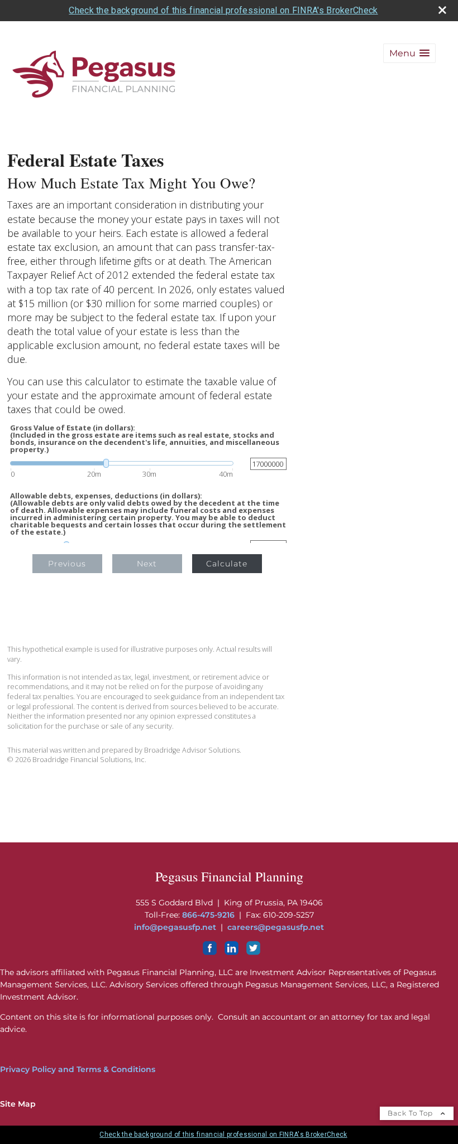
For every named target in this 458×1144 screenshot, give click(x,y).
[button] (409, 53)
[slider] (121, 463)
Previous (67, 564)
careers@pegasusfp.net (275, 927)
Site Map (18, 1104)
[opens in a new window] (210, 952)
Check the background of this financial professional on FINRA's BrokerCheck (223, 10)
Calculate (226, 564)
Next (147, 564)
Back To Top (411, 1113)
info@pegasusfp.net (175, 927)
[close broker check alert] (442, 10)
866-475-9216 (208, 915)
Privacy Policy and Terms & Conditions (77, 1069)
